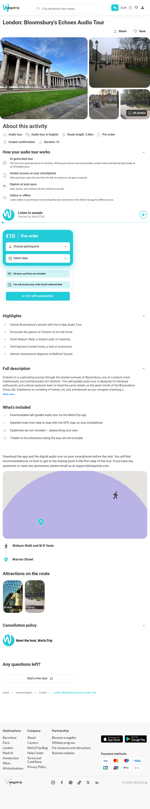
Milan (6, 763)
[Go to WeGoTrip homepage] (13, 8)
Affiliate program (63, 743)
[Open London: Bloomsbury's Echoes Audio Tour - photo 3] (104, 104)
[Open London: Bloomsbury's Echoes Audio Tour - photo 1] (44, 78)
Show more (9, 394)
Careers (32, 743)
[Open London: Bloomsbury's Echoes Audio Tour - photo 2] (119, 62)
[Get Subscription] (115, 7)
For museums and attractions (71, 748)
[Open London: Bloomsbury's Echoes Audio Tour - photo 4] (135, 104)
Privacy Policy (36, 767)
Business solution (63, 753)
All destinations (13, 768)
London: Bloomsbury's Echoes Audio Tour (74, 692)
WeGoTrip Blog (37, 748)
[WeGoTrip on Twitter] (88, 782)
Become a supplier (64, 738)
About (31, 738)
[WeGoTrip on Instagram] (53, 782)
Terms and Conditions (34, 760)
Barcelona (9, 738)
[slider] (3, 222)
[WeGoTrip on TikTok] (79, 782)
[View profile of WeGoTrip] (8, 640)
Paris (6, 743)
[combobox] (70, 8)
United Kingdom (24, 692)
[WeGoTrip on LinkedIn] (97, 782)
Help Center (35, 753)
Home (6, 692)
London (43, 692)
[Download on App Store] (112, 739)
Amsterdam (11, 758)
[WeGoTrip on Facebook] (62, 782)
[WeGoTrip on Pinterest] (71, 782)
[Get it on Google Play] (136, 739)
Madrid (8, 753)
